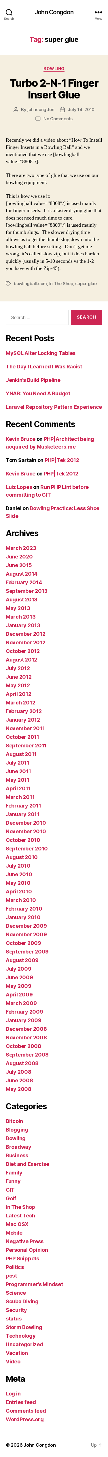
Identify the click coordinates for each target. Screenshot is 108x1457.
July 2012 (18, 668)
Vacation (17, 1353)
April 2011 (18, 788)
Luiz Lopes (19, 487)
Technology (20, 1336)
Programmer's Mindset (34, 1284)
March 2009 (21, 1003)
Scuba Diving (22, 1301)
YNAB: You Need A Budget (38, 393)
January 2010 (23, 917)
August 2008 (22, 1063)
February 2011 (23, 806)
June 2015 (19, 565)
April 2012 (18, 694)
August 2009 (22, 960)
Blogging (17, 1130)
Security (16, 1310)
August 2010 (22, 857)
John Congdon (54, 12)
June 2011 (18, 771)
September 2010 (27, 849)
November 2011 (25, 728)
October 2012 (23, 651)
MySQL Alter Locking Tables (40, 353)
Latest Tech (20, 1216)
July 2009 (18, 969)
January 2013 (23, 625)
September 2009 (27, 952)
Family (14, 1173)
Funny (13, 1181)
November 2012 (26, 642)
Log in (13, 1394)
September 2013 (27, 591)
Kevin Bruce (20, 439)
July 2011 (17, 763)
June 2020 (19, 557)
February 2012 (24, 711)
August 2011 (21, 754)
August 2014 (21, 574)
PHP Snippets (22, 1258)
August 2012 (21, 660)
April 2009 (19, 995)
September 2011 (26, 746)
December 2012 (26, 634)
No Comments (58, 118)
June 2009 (19, 977)
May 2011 (17, 780)
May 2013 (18, 608)
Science (16, 1293)
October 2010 (23, 840)
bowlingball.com (30, 283)
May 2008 (18, 1089)
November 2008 (26, 1037)
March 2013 (20, 617)
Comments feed (26, 1411)
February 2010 (24, 909)
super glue (85, 283)
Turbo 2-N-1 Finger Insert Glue (54, 89)
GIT (10, 1190)
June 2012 (19, 677)
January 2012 (23, 720)
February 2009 (24, 1012)
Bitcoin (14, 1121)
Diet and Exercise (27, 1164)
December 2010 (26, 823)
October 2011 (22, 737)
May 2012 (18, 685)
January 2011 (22, 814)
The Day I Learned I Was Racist (44, 367)
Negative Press (24, 1241)
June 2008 (19, 1080)
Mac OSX (17, 1224)
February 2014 (24, 582)
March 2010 (21, 900)
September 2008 (27, 1055)
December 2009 (26, 926)
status (13, 1319)
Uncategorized (24, 1344)
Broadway (18, 1147)
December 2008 (26, 1029)
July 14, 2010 (81, 109)
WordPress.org (25, 1419)
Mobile (14, 1233)
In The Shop (61, 283)
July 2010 (18, 866)
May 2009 (18, 986)
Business (17, 1155)
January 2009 (23, 1020)
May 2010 (18, 883)
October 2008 (23, 1046)
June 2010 (19, 874)
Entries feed (21, 1402)
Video (13, 1362)
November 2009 (26, 934)
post (11, 1276)
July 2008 (18, 1072)
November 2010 (26, 831)
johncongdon (40, 109)
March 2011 (20, 797)
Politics (15, 1267)
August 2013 (21, 600)
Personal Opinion (27, 1250)
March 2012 (20, 703)
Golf (11, 1198)
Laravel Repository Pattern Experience (54, 407)
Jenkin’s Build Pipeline (33, 380)
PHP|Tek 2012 (62, 460)
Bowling (54, 68)
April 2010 (19, 892)
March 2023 (21, 548)
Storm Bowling (24, 1327)
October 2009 (23, 943)
